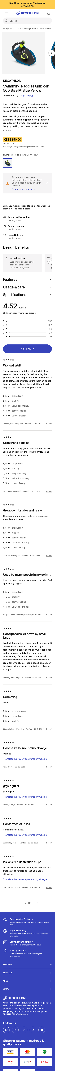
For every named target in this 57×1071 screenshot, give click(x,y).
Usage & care (14, 287)
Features (10, 279)
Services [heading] (7, 972)
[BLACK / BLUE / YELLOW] (7, 163)
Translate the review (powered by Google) (25, 758)
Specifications (14, 295)
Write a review (27, 349)
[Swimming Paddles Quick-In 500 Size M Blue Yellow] (23, 53)
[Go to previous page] (17, 903)
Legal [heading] (6, 989)
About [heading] (6, 981)
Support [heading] (7, 964)
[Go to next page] (38, 903)
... (16, 28)
